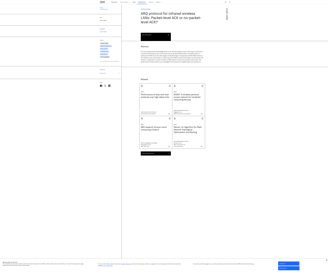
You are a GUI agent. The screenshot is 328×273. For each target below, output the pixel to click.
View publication (146, 35)
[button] (326, 260)
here (253, 264)
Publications (104, 9)
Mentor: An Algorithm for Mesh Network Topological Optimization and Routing (188, 129)
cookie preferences (126, 264)
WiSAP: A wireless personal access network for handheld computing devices (187, 97)
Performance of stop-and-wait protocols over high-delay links (155, 95)
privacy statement (107, 265)
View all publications (148, 153)
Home (101, 7)
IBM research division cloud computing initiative (154, 128)
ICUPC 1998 (227, 14)
